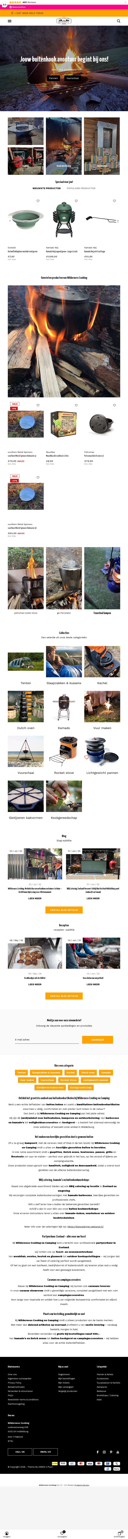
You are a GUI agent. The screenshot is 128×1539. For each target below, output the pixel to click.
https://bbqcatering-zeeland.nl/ (85, 1226)
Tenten (21, 1072)
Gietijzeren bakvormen (50, 1087)
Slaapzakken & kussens (46, 1072)
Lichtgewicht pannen (95, 1080)
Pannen (53, 78)
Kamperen (102, 1387)
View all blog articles (64, 910)
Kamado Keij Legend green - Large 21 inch (61, 252)
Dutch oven (88, 1072)
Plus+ (50, 1467)
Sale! (99, 1399)
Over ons (12, 1374)
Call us (20, 1452)
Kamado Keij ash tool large (94, 252)
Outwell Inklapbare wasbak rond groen (22, 252)
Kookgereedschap (80, 1087)
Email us (45, 1452)
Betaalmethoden (16, 1387)
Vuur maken (27, 1080)
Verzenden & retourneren (20, 1391)
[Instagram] (104, 1452)
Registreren (64, 1374)
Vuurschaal (72, 78)
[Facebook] (97, 1452)
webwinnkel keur (82, 1485)
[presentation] (10, 221)
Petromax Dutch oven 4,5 (94, 456)
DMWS (41, 1467)
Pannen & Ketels (105, 1374)
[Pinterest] (111, 1452)
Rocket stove (68, 1080)
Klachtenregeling (16, 1404)
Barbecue (101, 1391)
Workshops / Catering (107, 1395)
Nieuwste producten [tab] (47, 188)
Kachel (71, 1072)
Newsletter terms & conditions (23, 1399)
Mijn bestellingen (66, 1378)
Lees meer (34, 898)
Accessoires (103, 1378)
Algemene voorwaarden (19, 1378)
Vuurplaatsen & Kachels (108, 1383)
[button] (10, 21)
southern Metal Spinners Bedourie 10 (22, 528)
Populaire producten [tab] (81, 188)
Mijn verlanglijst (66, 1387)
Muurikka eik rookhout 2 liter (57, 456)
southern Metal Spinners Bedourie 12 (22, 456)
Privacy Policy (14, 1383)
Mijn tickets (64, 1383)
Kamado (106, 1072)
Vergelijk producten (67, 1391)
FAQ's (10, 1395)
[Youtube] (118, 1452)
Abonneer (97, 1039)
